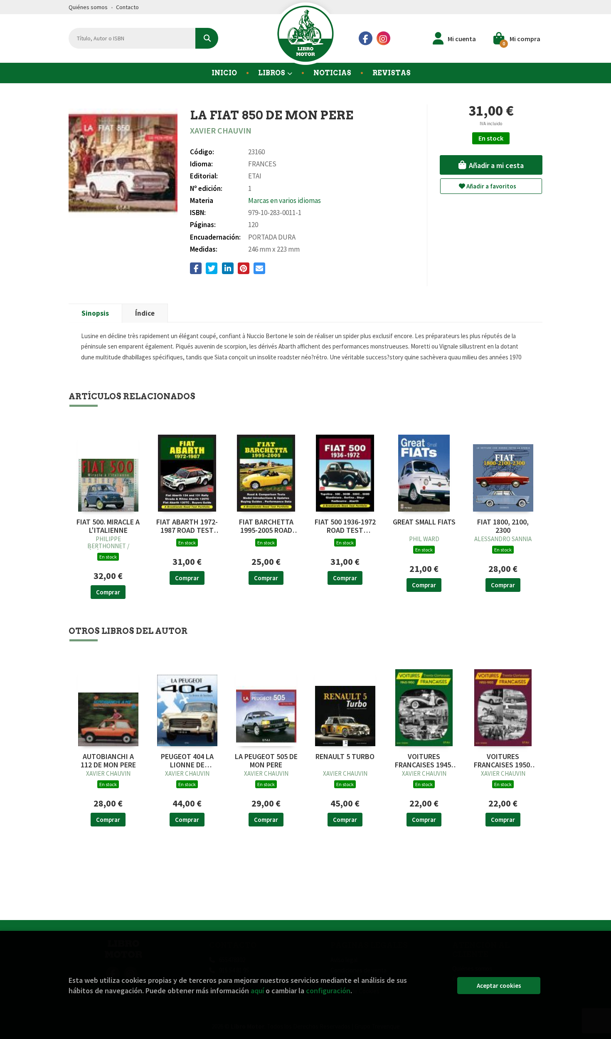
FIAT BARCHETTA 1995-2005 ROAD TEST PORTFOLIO (266, 526)
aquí (257, 990)
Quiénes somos (88, 7)
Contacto (127, 7)
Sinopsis (95, 313)
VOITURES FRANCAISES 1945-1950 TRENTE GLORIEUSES (424, 760)
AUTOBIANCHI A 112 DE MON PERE (108, 760)
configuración (328, 990)
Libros (272, 73)
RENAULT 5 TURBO (344, 756)
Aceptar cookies (499, 986)
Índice (145, 313)
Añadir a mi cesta (495, 165)
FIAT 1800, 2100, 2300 (503, 526)
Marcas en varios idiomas (284, 200)
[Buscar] (206, 38)
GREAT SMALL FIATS (424, 522)
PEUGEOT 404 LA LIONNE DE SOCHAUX (187, 760)
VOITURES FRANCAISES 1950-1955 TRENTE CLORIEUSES (503, 760)
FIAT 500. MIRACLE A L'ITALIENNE (108, 526)
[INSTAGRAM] (383, 38)
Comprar (108, 592)
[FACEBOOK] (365, 38)
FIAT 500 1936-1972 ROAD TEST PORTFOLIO (345, 526)
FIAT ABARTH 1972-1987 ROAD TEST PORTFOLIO (187, 526)
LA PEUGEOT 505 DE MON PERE (266, 760)
